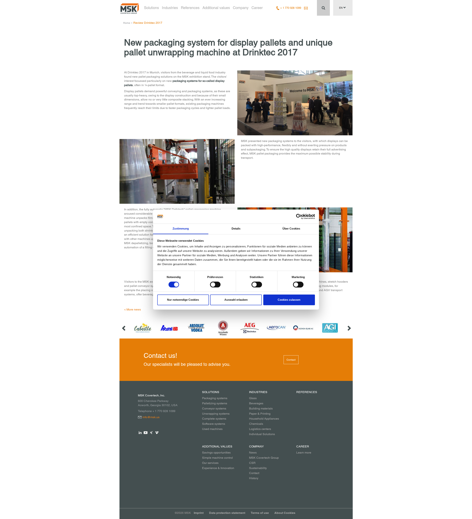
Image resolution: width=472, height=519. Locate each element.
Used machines (212, 429)
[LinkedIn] (140, 432)
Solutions (151, 8)
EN (341, 7)
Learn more (303, 452)
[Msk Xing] (151, 432)
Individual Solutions (262, 434)
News (253, 452)
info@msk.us (151, 417)
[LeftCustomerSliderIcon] (124, 327)
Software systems (213, 424)
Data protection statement (227, 513)
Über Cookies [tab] (291, 228)
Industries (170, 8)
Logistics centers (260, 429)
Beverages (256, 403)
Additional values (216, 8)
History (253, 478)
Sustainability (258, 468)
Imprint (199, 513)
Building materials (261, 408)
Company (241, 8)
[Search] (323, 7)
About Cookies (284, 513)
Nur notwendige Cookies (183, 299)
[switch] (215, 284)
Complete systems (214, 418)
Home (126, 22)
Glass (253, 398)
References (190, 8)
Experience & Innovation (218, 468)
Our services (210, 463)
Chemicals (256, 424)
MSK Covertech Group (264, 457)
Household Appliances (264, 418)
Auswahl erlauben (236, 299)
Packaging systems (214, 398)
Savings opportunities (216, 452)
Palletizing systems (214, 403)
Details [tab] (236, 228)
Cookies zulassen (289, 299)
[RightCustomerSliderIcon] (348, 327)
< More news (132, 309)
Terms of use (260, 513)
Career (257, 8)
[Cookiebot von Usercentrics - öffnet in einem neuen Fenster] (299, 216)
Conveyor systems (214, 408)
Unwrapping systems (216, 413)
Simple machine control (217, 457)
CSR (252, 463)
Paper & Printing (259, 413)
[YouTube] (145, 432)
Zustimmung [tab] (181, 228)
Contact (291, 359)
